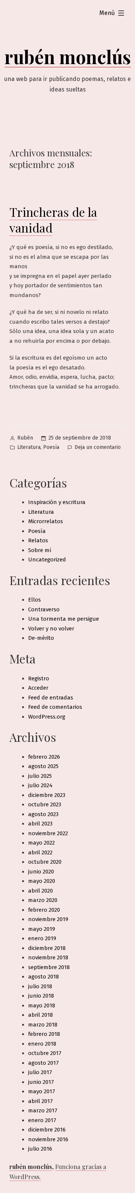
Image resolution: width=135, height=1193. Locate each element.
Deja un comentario (98, 448)
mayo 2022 (41, 842)
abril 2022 (40, 852)
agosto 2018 (43, 976)
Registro (38, 678)
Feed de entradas (50, 697)
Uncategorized (47, 559)
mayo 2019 (41, 929)
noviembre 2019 (48, 919)
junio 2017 (41, 1082)
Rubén (25, 438)
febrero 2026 (44, 756)
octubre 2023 (44, 804)
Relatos (38, 540)
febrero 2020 (44, 909)
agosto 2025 (43, 766)
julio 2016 (40, 1148)
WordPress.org (46, 716)
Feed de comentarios (55, 707)
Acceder (38, 687)
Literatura (28, 447)
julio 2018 (40, 986)
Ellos (34, 599)
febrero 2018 (44, 1034)
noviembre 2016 (48, 1139)
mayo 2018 (41, 1005)
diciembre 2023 (46, 795)
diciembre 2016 (47, 1129)
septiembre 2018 (49, 967)
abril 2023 (40, 823)
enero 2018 (42, 1043)
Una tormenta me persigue (63, 618)
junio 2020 (41, 871)
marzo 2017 (42, 1110)
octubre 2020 (45, 861)
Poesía (51, 447)
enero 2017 (42, 1120)
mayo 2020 (41, 881)
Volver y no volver (51, 628)
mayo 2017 (41, 1091)
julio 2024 (40, 785)
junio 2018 (41, 995)
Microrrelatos (45, 521)
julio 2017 (40, 1072)
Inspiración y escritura (57, 502)
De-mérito (41, 638)
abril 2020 (40, 890)
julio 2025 (40, 776)
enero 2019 (42, 938)
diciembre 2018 (47, 948)
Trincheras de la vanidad (53, 220)
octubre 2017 (45, 1053)
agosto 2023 (43, 814)
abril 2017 (40, 1101)
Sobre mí (39, 550)
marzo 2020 (42, 900)
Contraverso (44, 609)
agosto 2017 (43, 1062)
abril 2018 (40, 1014)
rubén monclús (67, 57)
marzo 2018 (42, 1024)
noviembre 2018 (48, 957)
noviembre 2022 (48, 833)
